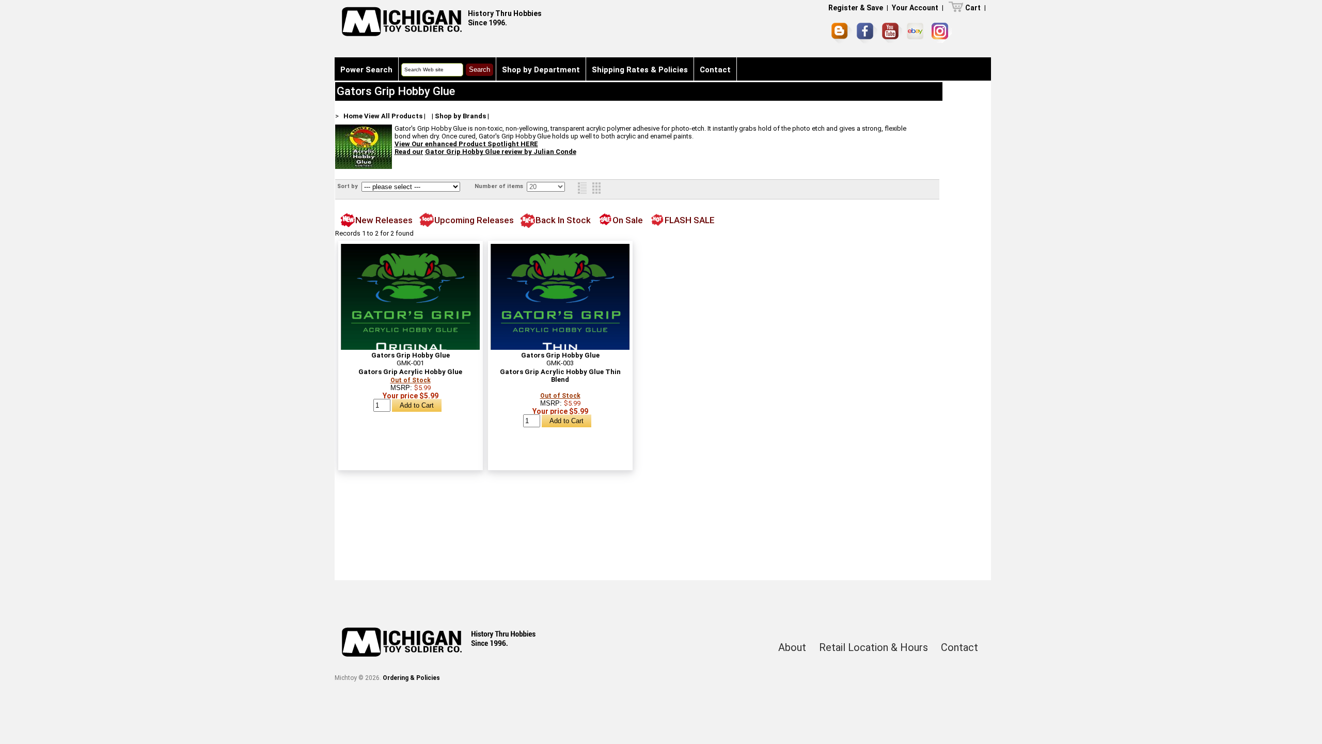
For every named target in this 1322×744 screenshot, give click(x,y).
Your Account (915, 8)
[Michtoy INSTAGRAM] (942, 33)
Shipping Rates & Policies (640, 69)
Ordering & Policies (411, 677)
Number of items (500, 186)
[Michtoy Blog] (841, 33)
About (792, 647)
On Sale (627, 220)
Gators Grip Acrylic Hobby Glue (410, 372)
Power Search (366, 69)
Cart (973, 8)
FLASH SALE (690, 220)
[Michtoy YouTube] (892, 33)
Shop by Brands (460, 116)
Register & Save (855, 8)
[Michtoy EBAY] (917, 33)
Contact (715, 69)
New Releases (384, 220)
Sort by (348, 186)
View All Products (393, 116)
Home (353, 116)
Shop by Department (541, 69)
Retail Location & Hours (873, 647)
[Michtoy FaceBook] (867, 33)
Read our (409, 152)
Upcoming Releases (474, 220)
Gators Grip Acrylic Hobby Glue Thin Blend (560, 375)
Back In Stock (563, 220)
